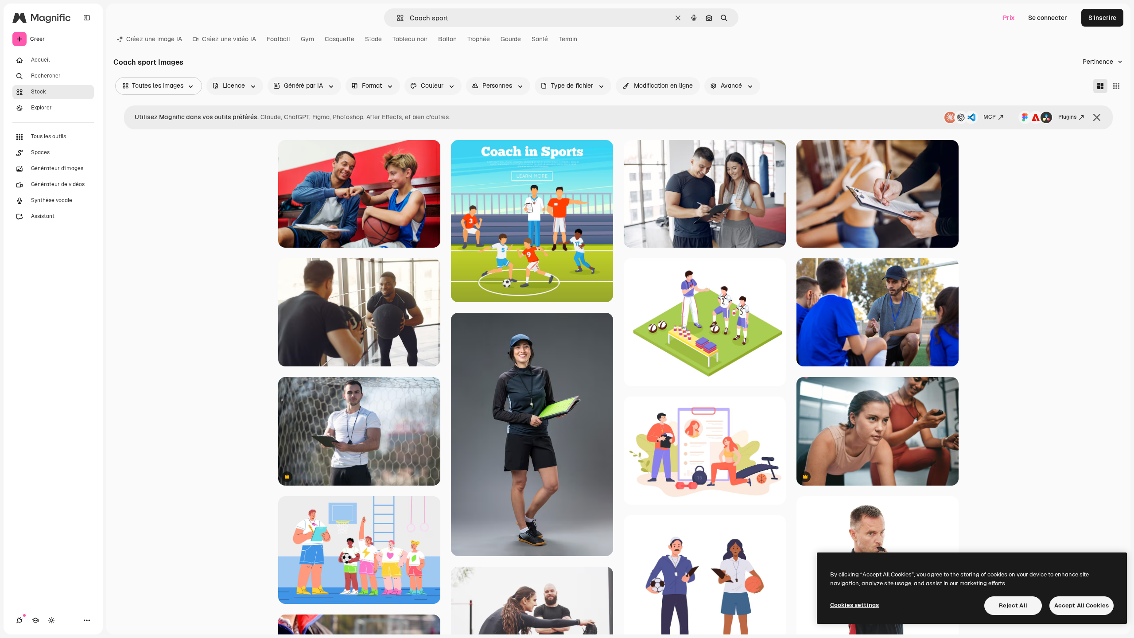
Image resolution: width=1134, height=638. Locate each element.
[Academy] (35, 620)
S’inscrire (1102, 18)
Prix (1009, 18)
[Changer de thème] (51, 620)
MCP (989, 117)
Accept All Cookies (1081, 605)
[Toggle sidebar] (87, 18)
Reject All (1013, 605)
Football (278, 39)
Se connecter (1047, 18)
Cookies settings (854, 605)
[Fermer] (1096, 117)
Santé (540, 39)
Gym (307, 39)
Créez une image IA (154, 39)
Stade (373, 39)
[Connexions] (19, 620)
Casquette (339, 39)
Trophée (478, 39)
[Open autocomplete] (396, 18)
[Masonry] (1100, 86)
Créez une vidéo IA (229, 39)
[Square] (1116, 86)
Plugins (1067, 117)
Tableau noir (409, 39)
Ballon (447, 39)
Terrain (568, 39)
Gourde (511, 39)
